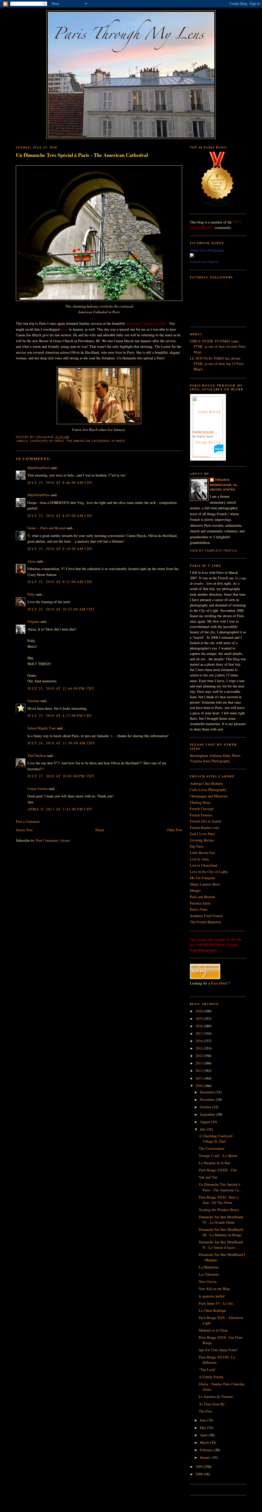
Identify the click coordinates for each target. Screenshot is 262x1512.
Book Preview (201, 456)
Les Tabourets (209, 1274)
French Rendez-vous (204, 827)
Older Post (174, 829)
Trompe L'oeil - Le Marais (218, 1155)
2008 (199, 1474)
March (205, 1442)
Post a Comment (28, 821)
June (203, 1420)
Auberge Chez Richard (206, 783)
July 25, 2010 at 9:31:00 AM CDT (60, 581)
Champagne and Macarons (209, 796)
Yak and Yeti (208, 1177)
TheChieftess (36, 755)
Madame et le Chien (213, 1330)
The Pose (205, 1411)
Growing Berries (202, 840)
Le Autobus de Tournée (216, 1396)
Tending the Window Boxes (219, 1209)
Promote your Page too (204, 261)
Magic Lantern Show (205, 884)
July (203, 1129)
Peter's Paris (199, 909)
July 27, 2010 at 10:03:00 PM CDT (60, 776)
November (208, 1099)
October (206, 1106)
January (206, 1457)
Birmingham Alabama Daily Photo (215, 755)
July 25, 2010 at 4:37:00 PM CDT (59, 715)
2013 (199, 1063)
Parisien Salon (200, 903)
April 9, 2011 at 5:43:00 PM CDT (60, 809)
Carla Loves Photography (208, 789)
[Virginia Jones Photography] (192, 255)
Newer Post (24, 829)
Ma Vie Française (202, 877)
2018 (199, 1025)
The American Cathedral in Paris (95, 440)
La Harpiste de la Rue (214, 1162)
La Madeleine (209, 1267)
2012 (199, 1070)
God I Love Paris (202, 833)
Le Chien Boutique (212, 1310)
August (205, 1121)
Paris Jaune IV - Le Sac (216, 1303)
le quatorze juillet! (212, 1296)
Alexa (31, 561)
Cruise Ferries (37, 788)
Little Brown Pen (202, 852)
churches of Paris (47, 440)
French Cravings (202, 808)
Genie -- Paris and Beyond (46, 527)
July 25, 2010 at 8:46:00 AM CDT (60, 482)
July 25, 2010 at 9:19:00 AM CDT (60, 548)
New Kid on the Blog (214, 1288)
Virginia (33, 621)
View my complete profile (213, 550)
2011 (199, 1078)
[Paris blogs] (217, 205)
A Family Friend (211, 1376)
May (203, 1427)
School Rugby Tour (41, 728)
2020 (199, 1011)
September (208, 1114)
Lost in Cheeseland (203, 865)
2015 (199, 1048)
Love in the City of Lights (209, 871)
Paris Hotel (219, 983)
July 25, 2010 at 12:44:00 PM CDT (60, 688)
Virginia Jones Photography (207, 250)
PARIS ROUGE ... (205, 432)
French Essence (201, 815)
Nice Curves (207, 1281)
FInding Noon (200, 802)
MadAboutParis (38, 467)
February (207, 1449)
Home (99, 829)
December (207, 1092)
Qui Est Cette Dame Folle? (218, 1349)
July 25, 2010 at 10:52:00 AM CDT (61, 609)
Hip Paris (196, 846)
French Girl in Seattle (205, 821)
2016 (199, 1040)
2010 (199, 1085)
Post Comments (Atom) (53, 840)
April (204, 1435)
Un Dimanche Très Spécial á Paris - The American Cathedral (82, 155)
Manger (195, 890)
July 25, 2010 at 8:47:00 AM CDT (60, 515)
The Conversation (211, 1148)
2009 (199, 1466)
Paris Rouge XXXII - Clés (218, 1170)
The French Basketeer (205, 921)
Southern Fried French (206, 915)
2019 (199, 1018)
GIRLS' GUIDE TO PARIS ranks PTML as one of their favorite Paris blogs (218, 346)
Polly (31, 594)
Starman (33, 700)
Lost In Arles (199, 859)
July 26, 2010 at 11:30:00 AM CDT (61, 742)
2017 (199, 1033)
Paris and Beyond (202, 896)
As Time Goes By (212, 1404)
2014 (199, 1055)
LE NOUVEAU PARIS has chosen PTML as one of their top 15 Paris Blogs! (217, 363)
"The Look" (207, 1369)
